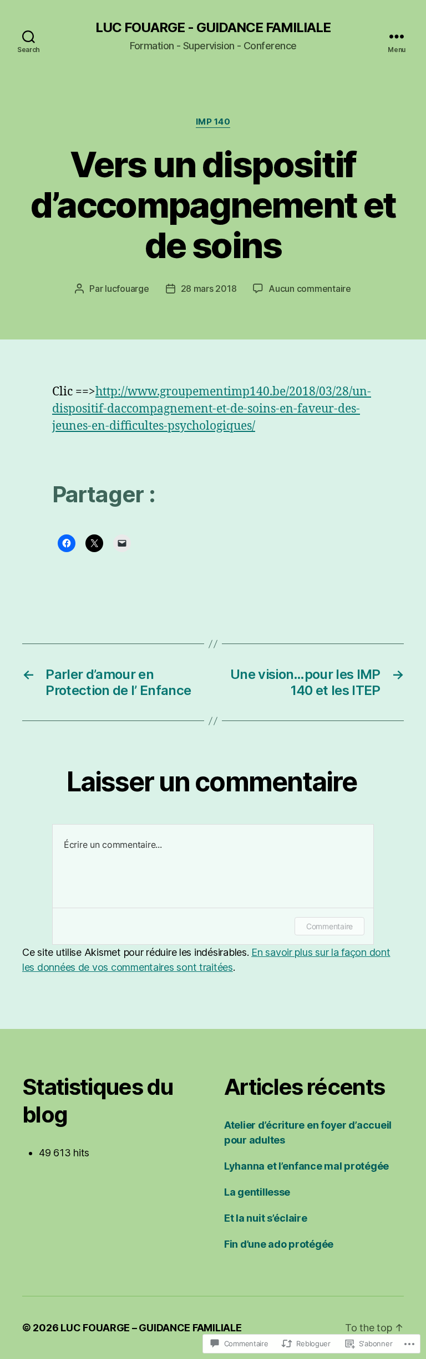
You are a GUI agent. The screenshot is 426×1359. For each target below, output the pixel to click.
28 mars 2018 (209, 288)
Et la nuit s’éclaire (265, 1218)
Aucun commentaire (309, 288)
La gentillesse (257, 1192)
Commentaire (329, 926)
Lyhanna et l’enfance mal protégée (306, 1166)
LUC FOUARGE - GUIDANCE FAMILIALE (213, 27)
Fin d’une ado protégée (278, 1244)
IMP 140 (213, 122)
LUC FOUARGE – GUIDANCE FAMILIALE (150, 1328)
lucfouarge (127, 288)
